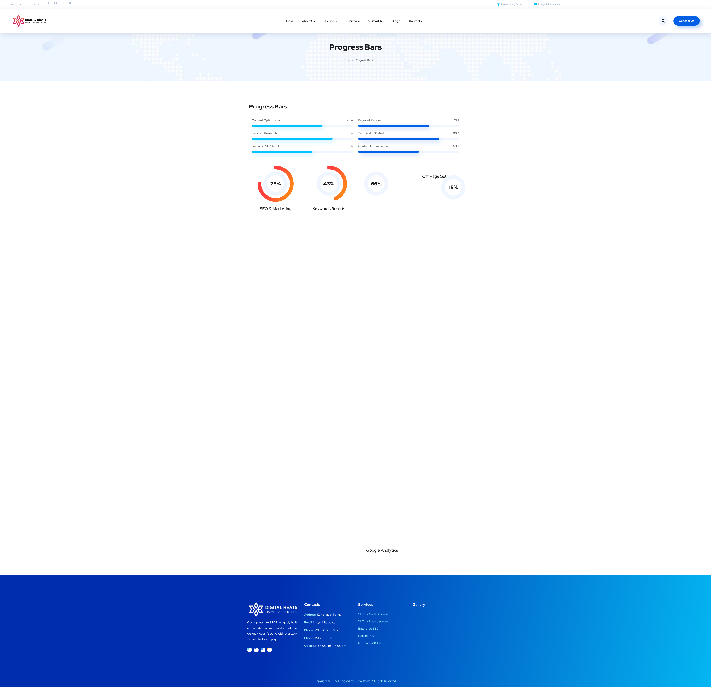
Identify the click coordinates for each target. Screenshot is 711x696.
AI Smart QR (376, 21)
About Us (308, 21)
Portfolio (354, 21)
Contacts (415, 21)
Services (331, 21)
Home (290, 21)
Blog (395, 21)
